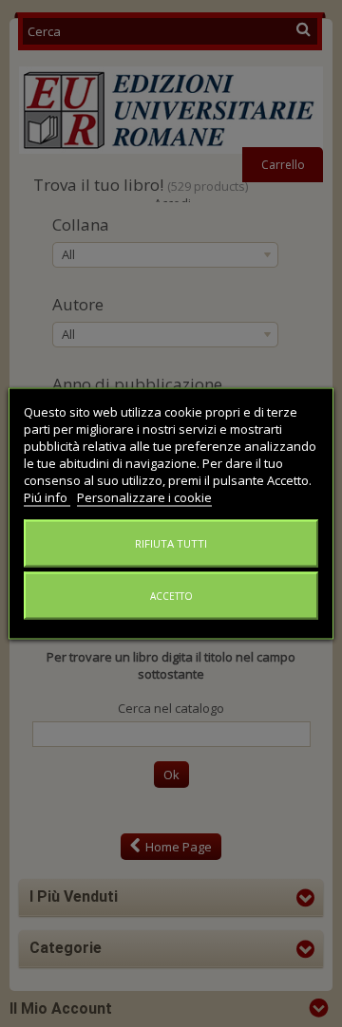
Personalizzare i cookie (144, 497)
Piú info (47, 497)
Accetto (171, 596)
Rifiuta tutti (171, 543)
